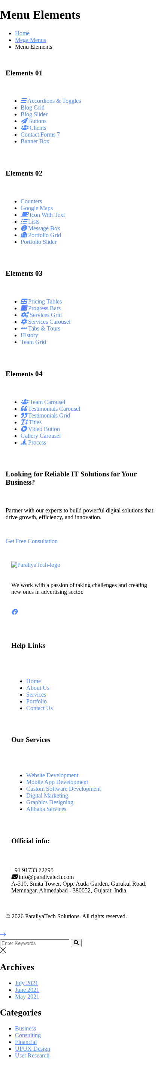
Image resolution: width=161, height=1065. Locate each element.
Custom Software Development (63, 789)
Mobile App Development (57, 782)
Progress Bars (44, 308)
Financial (26, 1042)
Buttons (36, 121)
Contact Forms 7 (40, 134)
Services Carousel (48, 321)
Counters (31, 201)
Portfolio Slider (39, 242)
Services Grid (45, 315)
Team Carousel (46, 402)
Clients (37, 128)
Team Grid (33, 342)
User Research (32, 1055)
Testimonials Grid (48, 415)
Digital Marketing (47, 795)
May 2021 (27, 996)
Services (36, 694)
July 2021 (26, 983)
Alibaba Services (46, 809)
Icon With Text (46, 215)
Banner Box (35, 141)
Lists (33, 221)
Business (25, 1028)
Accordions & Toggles (53, 101)
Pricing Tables (44, 301)
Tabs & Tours (43, 328)
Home (22, 33)
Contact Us (39, 708)
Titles (34, 422)
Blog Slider (34, 114)
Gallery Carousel (41, 436)
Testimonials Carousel (53, 409)
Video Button (43, 429)
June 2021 (27, 990)
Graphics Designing (49, 802)
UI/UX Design (32, 1048)
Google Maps (37, 208)
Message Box (43, 228)
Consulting (28, 1035)
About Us (37, 688)
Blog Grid (33, 107)
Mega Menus (30, 40)
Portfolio (36, 701)
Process (36, 442)
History (29, 335)
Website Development (52, 775)
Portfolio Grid (44, 235)
